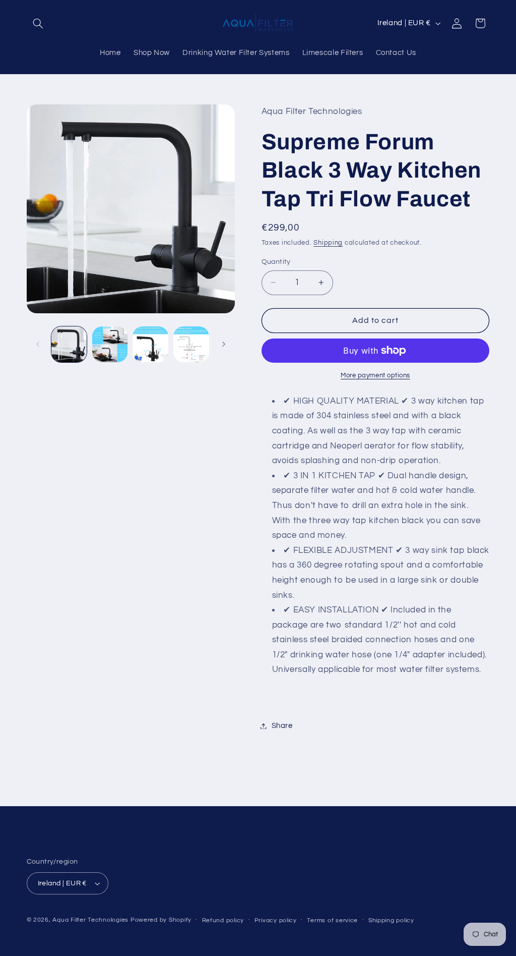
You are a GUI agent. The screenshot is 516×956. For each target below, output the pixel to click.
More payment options (375, 375)
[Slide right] (224, 344)
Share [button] (282, 725)
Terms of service (332, 920)
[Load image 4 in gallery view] (191, 344)
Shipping (328, 243)
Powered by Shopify (161, 920)
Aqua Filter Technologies (90, 920)
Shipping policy (391, 920)
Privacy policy (275, 920)
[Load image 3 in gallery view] (150, 344)
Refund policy (223, 920)
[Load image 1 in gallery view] (69, 344)
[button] (38, 23)
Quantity (276, 261)
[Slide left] (38, 344)
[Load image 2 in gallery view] (109, 344)
